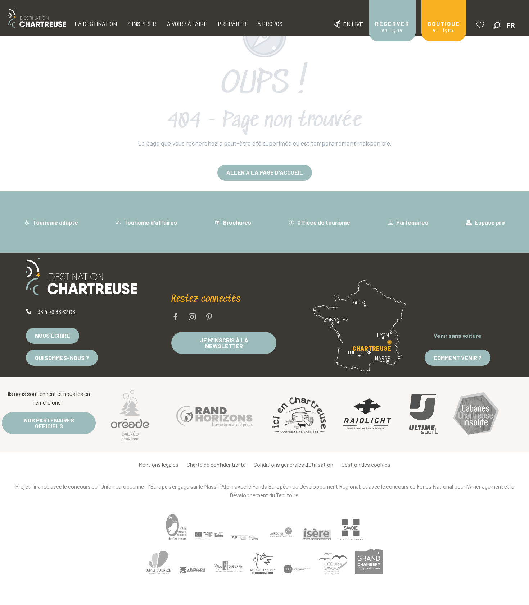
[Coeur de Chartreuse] (158, 562)
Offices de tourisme (323, 222)
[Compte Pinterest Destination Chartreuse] (209, 317)
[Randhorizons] (214, 414)
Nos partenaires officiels (49, 423)
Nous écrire (52, 335)
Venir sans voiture (457, 335)
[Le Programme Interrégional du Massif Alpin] (209, 536)
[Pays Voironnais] (229, 567)
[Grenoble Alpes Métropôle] (263, 563)
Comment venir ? (457, 357)
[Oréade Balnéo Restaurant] (129, 414)
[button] (496, 25)
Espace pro (489, 222)
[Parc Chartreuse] (176, 527)
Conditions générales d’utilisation (293, 464)
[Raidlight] (367, 415)
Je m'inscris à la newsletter (224, 343)
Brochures (236, 222)
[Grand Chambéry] (369, 561)
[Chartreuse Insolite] (476, 414)
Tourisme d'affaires (150, 222)
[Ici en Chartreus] (299, 415)
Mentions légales (158, 464)
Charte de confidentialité (216, 464)
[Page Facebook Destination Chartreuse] (175, 317)
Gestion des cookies (366, 464)
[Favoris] (481, 25)
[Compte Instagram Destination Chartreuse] (192, 317)
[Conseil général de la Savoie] (351, 530)
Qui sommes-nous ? (62, 357)
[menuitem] (37, 18)
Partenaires (411, 222)
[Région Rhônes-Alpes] (281, 532)
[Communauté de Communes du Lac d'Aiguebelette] (297, 569)
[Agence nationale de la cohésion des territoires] (245, 537)
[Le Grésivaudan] (193, 570)
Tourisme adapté (55, 222)
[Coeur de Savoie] (333, 563)
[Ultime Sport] (423, 414)
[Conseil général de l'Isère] (317, 534)
